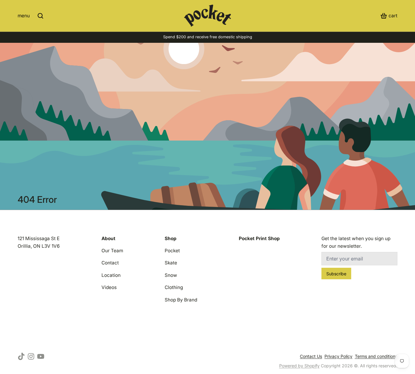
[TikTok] (21, 356)
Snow (171, 275)
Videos (109, 287)
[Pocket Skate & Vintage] (207, 16)
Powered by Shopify (299, 365)
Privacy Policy (338, 356)
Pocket (172, 250)
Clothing (174, 287)
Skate (171, 263)
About (108, 238)
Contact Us (311, 356)
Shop (171, 238)
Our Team (112, 250)
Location (111, 275)
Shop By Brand (181, 300)
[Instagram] (31, 356)
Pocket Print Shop (259, 238)
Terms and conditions (376, 356)
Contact (110, 263)
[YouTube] (40, 356)
